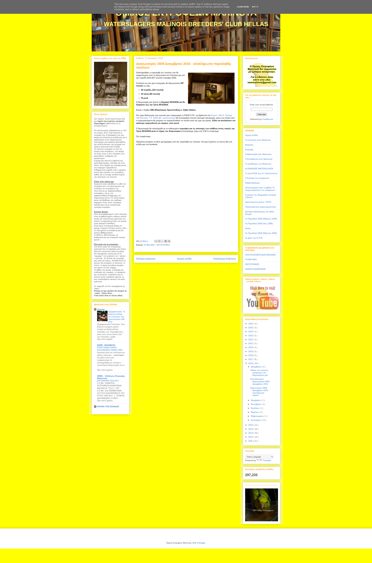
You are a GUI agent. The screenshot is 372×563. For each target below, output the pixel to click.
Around (100, 309)
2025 (251, 327)
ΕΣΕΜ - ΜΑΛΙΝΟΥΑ (106, 345)
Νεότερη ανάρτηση (145, 259)
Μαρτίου (255, 412)
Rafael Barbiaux (252, 183)
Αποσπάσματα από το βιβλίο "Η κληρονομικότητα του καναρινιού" (260, 188)
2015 (251, 425)
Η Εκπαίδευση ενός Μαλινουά (258, 159)
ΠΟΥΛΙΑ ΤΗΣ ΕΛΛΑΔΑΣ (108, 406)
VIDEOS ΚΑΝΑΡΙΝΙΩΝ (255, 269)
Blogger (202, 543)
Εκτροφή (249, 149)
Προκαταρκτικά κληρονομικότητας (260, 207)
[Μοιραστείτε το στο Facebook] (165, 241)
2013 (251, 433)
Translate (266, 460)
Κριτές (248, 228)
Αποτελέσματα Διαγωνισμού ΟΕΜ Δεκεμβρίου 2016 (259, 381)
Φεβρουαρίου (257, 416)
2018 (251, 355)
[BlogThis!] (159, 241)
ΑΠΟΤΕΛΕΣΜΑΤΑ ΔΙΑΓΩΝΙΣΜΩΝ (260, 255)
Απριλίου (255, 408)
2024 (251, 331)
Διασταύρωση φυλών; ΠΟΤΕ (258, 202)
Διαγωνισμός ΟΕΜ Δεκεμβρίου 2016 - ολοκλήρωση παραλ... (259, 391)
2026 (251, 323)
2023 (251, 335)
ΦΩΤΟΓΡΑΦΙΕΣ (163, 245)
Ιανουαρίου (256, 420)
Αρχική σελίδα (184, 259)
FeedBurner (267, 119)
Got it (255, 7)
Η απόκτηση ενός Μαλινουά (258, 140)
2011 (250, 441)
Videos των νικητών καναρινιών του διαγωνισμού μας (259, 372)
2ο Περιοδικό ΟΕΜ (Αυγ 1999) (259, 223)
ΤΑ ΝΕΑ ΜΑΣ (149, 245)
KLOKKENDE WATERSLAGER (259, 168)
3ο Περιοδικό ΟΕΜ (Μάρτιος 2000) (261, 233)
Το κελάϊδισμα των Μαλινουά (258, 164)
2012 (251, 437)
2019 (251, 351)
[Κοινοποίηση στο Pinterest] (169, 241)
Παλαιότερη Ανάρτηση (224, 259)
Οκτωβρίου (256, 404)
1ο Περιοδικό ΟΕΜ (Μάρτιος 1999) (261, 219)
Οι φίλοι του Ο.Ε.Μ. (254, 238)
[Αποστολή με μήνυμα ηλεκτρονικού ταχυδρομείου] (155, 241)
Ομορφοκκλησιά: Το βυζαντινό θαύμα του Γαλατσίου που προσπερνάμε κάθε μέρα (116, 317)
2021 (251, 343)
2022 (251, 339)
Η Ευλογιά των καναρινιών (257, 178)
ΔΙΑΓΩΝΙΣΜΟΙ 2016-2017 (108, 381)
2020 (251, 347)
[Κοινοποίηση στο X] (162, 241)
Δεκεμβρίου (256, 366)
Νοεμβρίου (256, 400)
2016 (251, 363)
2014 (251, 429)
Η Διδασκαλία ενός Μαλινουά (258, 154)
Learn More (243, 7)
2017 (251, 359)
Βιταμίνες (249, 145)
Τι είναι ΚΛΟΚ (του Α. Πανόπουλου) (261, 173)
